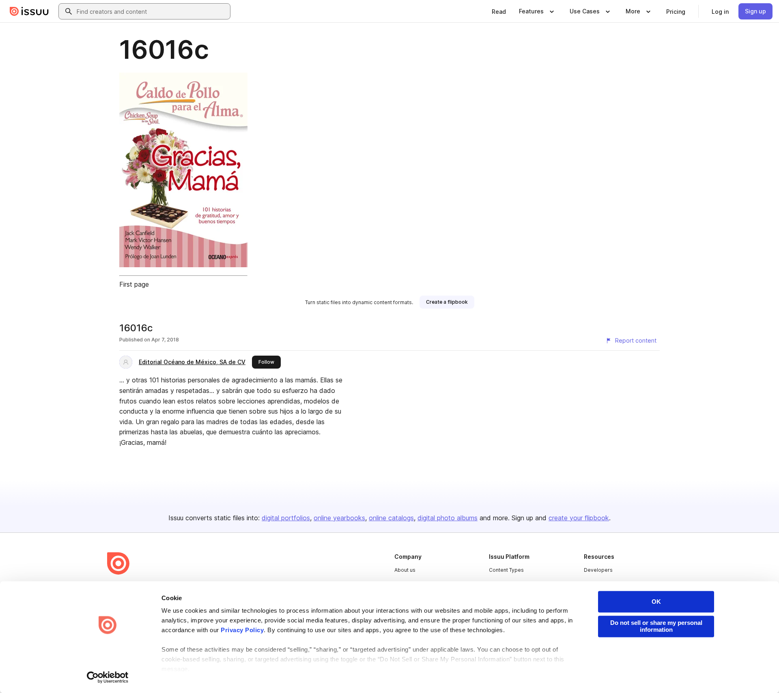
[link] (498, 11)
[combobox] (152, 11)
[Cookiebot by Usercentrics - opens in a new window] (107, 677)
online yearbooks (339, 518)
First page (134, 284)
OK (656, 601)
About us (404, 570)
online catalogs (391, 518)
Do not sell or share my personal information (656, 626)
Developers (598, 570)
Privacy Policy (242, 630)
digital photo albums (447, 518)
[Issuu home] (29, 11)
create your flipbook (579, 518)
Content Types (506, 570)
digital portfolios (286, 518)
